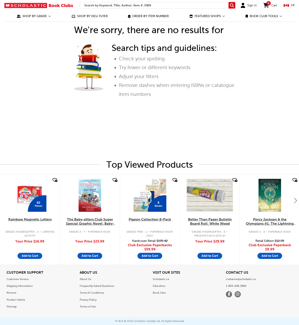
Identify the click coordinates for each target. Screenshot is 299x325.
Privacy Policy (88, 299)
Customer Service (18, 279)
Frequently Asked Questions (97, 285)
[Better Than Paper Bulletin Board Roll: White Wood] (210, 195)
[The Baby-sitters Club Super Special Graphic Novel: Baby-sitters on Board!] (90, 195)
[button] (34, 16)
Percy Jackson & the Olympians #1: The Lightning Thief (270, 221)
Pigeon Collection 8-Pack (150, 219)
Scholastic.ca (161, 279)
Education (159, 285)
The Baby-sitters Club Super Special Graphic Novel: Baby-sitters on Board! (90, 221)
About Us (85, 279)
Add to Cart (30, 255)
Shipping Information (20, 285)
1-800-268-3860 (236, 285)
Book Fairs (159, 292)
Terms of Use (88, 306)
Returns (11, 292)
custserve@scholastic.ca (241, 279)
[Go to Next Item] (295, 200)
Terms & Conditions (92, 292)
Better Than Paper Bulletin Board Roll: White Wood (210, 221)
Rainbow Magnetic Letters (30, 219)
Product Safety (16, 299)
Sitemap (12, 306)
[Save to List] (54, 180)
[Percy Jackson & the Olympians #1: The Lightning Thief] (270, 195)
